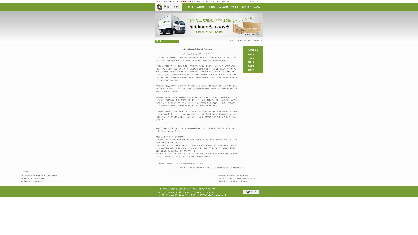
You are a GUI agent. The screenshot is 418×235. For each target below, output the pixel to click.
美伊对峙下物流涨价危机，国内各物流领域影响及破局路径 (236, 178)
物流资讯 (251, 40)
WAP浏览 (176, 2)
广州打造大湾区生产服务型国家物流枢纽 (33, 178)
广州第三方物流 (241, 40)
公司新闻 (251, 54)
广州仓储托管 (201, 189)
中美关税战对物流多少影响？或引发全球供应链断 (234, 175)
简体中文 (259, 2)
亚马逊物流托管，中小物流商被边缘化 (33, 181)
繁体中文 (253, 2)
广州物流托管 (182, 189)
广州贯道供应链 (168, 2)
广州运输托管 (191, 189)
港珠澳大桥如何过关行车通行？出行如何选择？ (233, 181)
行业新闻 (258, 40)
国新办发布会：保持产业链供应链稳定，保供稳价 (195, 168)
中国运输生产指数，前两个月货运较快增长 (230, 168)
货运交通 (251, 66)
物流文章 (251, 70)
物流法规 (251, 62)
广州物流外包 (172, 189)
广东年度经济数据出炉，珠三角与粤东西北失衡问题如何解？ (40, 175)
